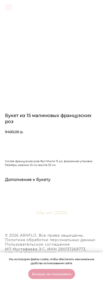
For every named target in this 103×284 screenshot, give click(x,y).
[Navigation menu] (8, 7)
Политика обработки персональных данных (50, 240)
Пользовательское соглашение (37, 244)
